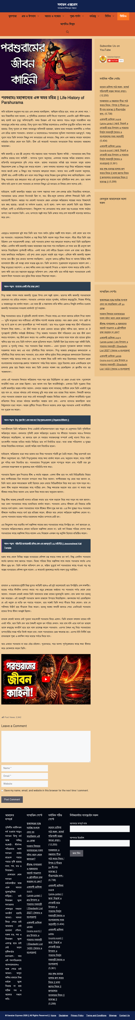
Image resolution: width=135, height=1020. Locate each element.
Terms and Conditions (96, 1015)
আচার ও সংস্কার (53, 16)
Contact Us (124, 1015)
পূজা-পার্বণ (75, 16)
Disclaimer (63, 1015)
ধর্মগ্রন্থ (93, 16)
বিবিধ (108, 16)
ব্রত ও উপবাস (29, 16)
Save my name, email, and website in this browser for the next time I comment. (46, 790)
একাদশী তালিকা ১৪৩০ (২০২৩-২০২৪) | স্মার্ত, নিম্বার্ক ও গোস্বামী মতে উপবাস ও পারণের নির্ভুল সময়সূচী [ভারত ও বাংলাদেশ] (114, 155)
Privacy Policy (77, 1015)
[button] (67, 32)
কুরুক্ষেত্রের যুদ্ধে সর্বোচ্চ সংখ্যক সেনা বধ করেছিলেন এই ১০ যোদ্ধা (113, 304)
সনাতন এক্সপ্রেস (67, 5)
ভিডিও (123, 16)
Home (53, 1015)
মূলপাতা (13, 16)
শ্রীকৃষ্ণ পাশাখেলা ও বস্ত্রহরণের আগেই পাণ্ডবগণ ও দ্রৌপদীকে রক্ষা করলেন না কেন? (113, 328)
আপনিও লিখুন (67, 24)
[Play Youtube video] (46, 679)
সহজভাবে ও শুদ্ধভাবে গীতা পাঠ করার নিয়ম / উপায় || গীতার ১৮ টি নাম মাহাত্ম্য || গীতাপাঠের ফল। (56, 862)
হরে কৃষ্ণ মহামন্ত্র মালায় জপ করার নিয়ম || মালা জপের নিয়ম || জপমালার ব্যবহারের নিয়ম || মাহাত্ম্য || (56, 986)
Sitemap (113, 1015)
